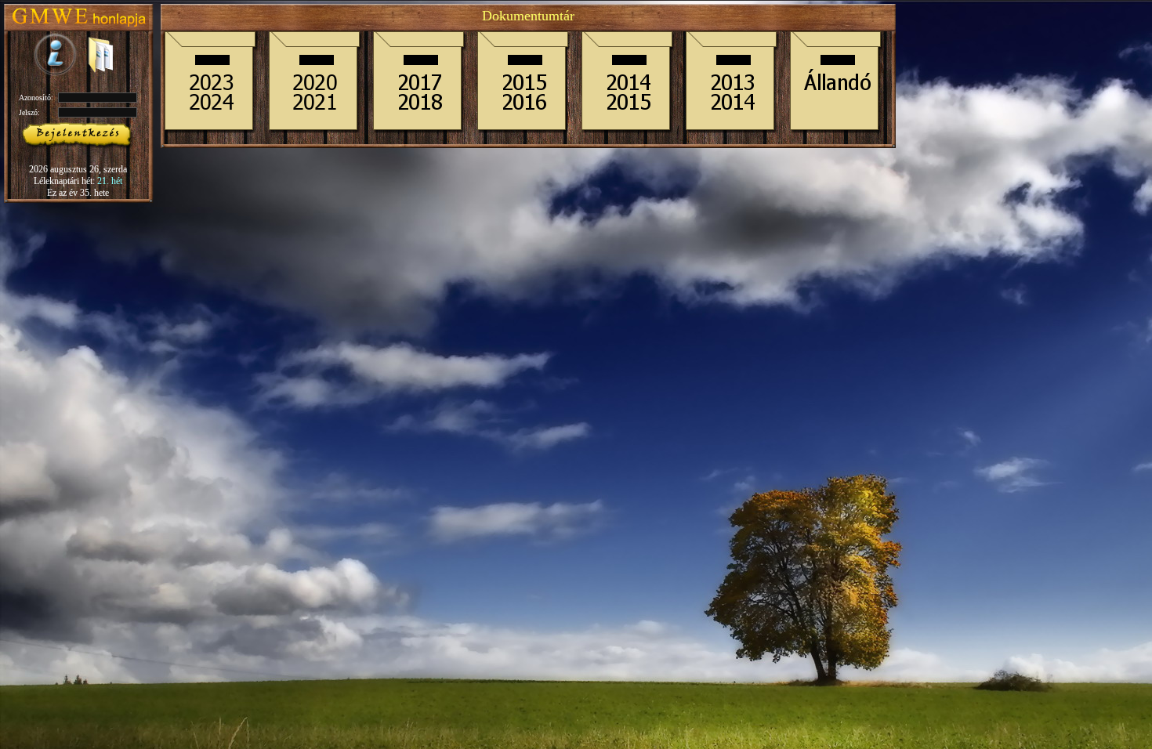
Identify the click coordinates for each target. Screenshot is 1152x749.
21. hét (109, 180)
